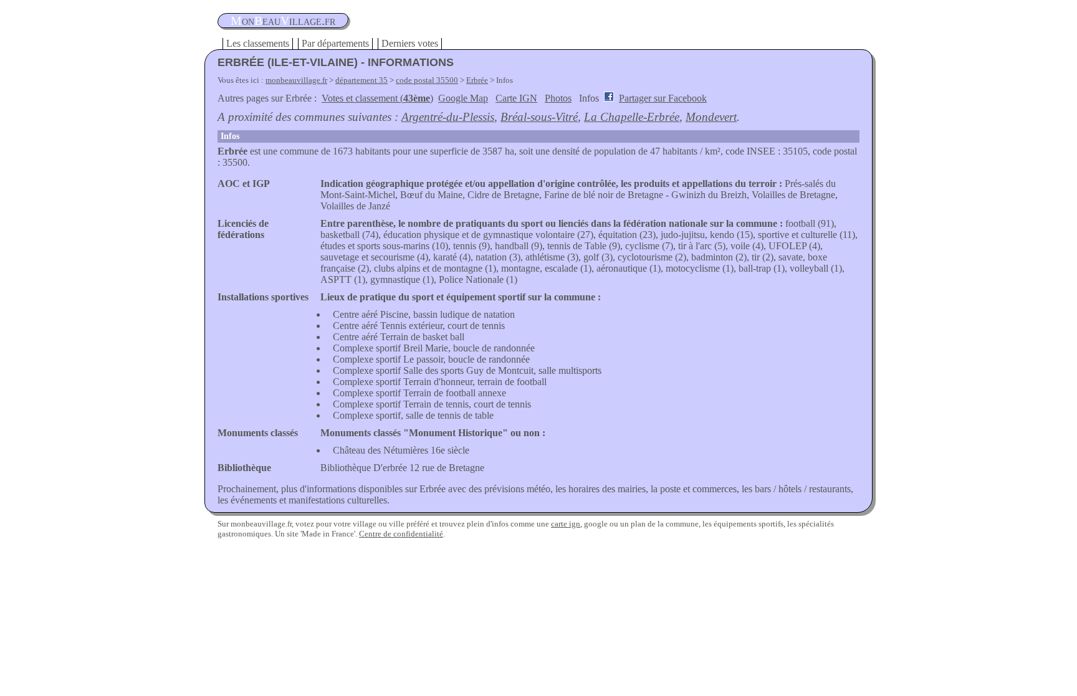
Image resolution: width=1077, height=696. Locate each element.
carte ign (565, 523)
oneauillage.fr (283, 20)
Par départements (335, 43)
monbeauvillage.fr (296, 80)
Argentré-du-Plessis (447, 116)
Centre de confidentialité (401, 533)
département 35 (361, 80)
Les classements (257, 43)
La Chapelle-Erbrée (631, 116)
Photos (558, 98)
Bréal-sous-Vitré (539, 116)
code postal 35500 (427, 80)
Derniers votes (409, 43)
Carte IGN (516, 98)
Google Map (463, 98)
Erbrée (477, 80)
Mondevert (711, 116)
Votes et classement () (377, 98)
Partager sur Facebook (663, 98)
